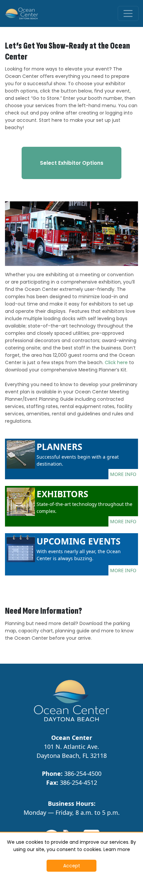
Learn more (116, 849)
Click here (116, 362)
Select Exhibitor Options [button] (71, 162)
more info (123, 474)
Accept (71, 865)
